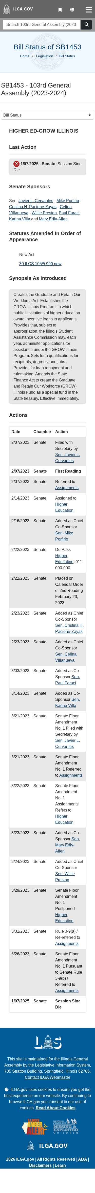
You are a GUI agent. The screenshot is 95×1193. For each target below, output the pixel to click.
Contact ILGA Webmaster (47, 1077)
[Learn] (60, 10)
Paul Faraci (69, 213)
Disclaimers (40, 1165)
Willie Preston (44, 213)
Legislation (44, 56)
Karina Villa (19, 219)
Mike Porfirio (67, 200)
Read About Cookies (55, 1108)
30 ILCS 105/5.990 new (40, 264)
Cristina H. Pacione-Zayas (32, 207)
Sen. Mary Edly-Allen (67, 845)
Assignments (67, 488)
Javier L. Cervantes (35, 200)
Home (25, 56)
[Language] (72, 10)
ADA (83, 1159)
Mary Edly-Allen (53, 219)
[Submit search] (86, 25)
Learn (60, 1165)
